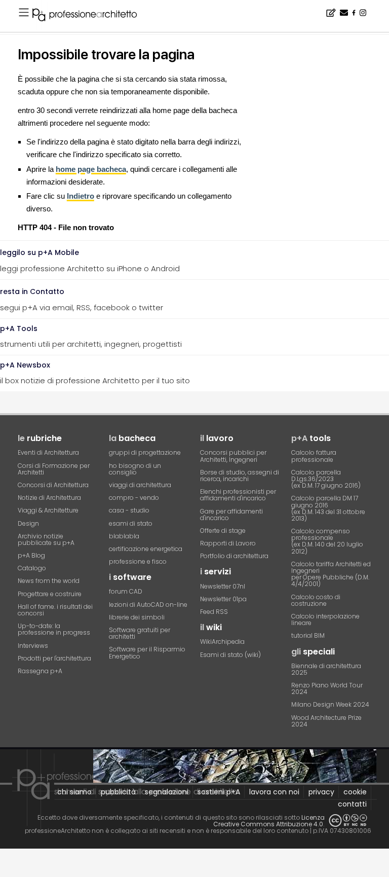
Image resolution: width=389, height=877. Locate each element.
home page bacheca (91, 169)
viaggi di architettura (140, 485)
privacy (321, 792)
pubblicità (118, 792)
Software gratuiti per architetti (139, 633)
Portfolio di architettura (234, 556)
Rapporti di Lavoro (228, 543)
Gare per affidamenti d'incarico (231, 514)
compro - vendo (134, 497)
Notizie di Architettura (49, 497)
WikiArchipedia (222, 641)
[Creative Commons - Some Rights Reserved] (348, 820)
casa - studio (129, 510)
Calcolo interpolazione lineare (325, 619)
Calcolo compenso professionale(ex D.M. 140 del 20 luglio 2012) (327, 541)
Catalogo (32, 568)
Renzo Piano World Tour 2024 (327, 688)
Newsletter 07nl (222, 586)
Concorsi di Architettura (53, 485)
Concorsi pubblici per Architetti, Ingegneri (233, 455)
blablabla (124, 536)
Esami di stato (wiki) (230, 654)
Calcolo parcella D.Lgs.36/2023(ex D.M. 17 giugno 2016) (326, 479)
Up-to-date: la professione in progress (54, 629)
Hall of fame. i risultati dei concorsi (55, 609)
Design (28, 523)
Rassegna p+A (40, 671)
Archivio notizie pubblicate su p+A (46, 539)
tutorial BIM (308, 635)
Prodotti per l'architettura (54, 658)
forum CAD (125, 591)
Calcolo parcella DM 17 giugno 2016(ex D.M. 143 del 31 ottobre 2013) (328, 508)
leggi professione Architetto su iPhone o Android (90, 260)
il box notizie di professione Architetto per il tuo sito (95, 373)
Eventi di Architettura (48, 452)
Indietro (80, 196)
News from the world (49, 580)
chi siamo (74, 792)
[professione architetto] (90, 16)
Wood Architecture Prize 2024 (326, 720)
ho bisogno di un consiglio (135, 469)
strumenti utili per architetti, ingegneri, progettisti (91, 336)
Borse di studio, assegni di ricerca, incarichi (239, 475)
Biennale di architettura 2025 (326, 669)
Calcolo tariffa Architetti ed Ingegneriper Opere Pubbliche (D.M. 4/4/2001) (331, 574)
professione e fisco (138, 561)
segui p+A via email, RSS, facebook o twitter (81, 299)
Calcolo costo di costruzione (315, 600)
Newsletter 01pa (223, 599)
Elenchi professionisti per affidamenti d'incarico (238, 494)
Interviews (33, 645)
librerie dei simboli (137, 617)
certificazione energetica (145, 548)
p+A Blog (31, 555)
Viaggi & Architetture (48, 510)
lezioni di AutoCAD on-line (148, 604)
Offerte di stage (223, 530)
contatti (352, 804)
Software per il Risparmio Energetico (147, 652)
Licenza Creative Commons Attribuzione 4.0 (269, 820)
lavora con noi (274, 792)
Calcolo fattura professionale (313, 455)
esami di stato (130, 523)
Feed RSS (214, 611)
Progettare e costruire (50, 594)
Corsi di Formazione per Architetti (54, 469)
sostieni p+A (219, 792)
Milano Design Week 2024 (330, 704)
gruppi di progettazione (145, 452)
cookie (355, 792)
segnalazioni (166, 792)
